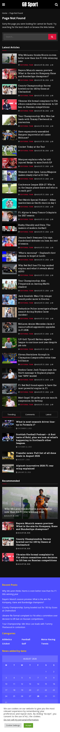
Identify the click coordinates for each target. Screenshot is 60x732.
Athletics (7, 639)
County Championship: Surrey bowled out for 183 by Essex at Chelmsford (34, 88)
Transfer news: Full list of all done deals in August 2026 (36, 454)
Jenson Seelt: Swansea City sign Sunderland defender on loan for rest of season (38, 240)
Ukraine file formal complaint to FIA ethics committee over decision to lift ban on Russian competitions (38, 103)
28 (38, 696)
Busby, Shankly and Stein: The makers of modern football (34, 226)
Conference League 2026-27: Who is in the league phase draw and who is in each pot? (38, 187)
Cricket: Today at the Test (31, 146)
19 (22, 690)
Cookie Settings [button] (13, 725)
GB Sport (30, 4)
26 (22, 696)
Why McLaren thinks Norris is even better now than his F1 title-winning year (37, 57)
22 (46, 690)
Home (4, 13)
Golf (24, 643)
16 (54, 684)
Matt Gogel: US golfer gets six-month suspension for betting (37, 399)
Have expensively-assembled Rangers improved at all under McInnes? (34, 134)
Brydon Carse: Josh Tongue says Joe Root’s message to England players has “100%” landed (37, 372)
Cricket (6, 643)
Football (26, 639)
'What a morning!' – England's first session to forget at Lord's (36, 254)
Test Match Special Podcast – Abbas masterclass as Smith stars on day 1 (37, 201)
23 (54, 690)
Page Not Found (16, 13)
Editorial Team (26, 65)
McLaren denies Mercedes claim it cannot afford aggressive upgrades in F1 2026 (36, 326)
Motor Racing (48, 639)
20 (30, 690)
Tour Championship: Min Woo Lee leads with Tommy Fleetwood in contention (36, 119)
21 (38, 690)
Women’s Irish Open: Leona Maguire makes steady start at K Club (37, 173)
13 (30, 684)
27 (30, 696)
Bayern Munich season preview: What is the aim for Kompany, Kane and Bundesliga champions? (37, 73)
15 (46, 684)
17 (6, 690)
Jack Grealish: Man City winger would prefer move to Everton (35, 297)
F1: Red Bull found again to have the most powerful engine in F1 (37, 387)
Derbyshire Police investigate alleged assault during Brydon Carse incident (38, 311)
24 (6, 696)
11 (14, 684)
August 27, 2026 (42, 166)
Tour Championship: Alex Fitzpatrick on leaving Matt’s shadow (33, 283)
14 (38, 684)
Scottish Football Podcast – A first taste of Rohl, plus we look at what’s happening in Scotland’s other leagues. (37, 439)
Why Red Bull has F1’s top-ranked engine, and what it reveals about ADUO (36, 268)
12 (22, 684)
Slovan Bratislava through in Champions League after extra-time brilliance (37, 357)
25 (14, 696)
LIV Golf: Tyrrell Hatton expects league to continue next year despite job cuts (37, 342)
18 (14, 690)
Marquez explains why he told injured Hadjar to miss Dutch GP (35, 161)
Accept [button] (28, 725)
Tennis (44, 643)
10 (6, 684)
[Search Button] (52, 37)
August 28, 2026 (42, 65)
